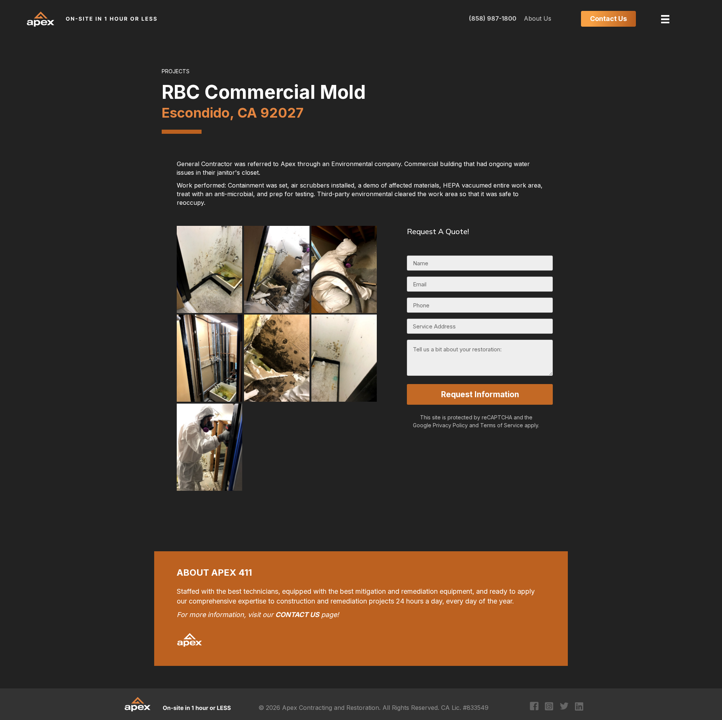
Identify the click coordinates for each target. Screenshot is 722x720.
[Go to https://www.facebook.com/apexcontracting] (534, 707)
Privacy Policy (450, 425)
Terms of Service (501, 425)
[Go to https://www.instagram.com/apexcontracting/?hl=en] (549, 707)
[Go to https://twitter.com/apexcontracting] (564, 707)
